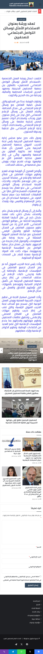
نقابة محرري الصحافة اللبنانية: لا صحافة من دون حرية (12, 451)
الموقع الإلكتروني (35, 566)
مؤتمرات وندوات (34, 622)
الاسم (38, 547)
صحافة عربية (36, 619)
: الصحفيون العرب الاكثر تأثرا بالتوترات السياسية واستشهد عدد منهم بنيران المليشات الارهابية (32, 457)
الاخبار (38, 604)
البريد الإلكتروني (35, 556)
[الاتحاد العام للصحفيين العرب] (21, 4)
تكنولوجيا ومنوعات (33, 615)
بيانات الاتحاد (36, 612)
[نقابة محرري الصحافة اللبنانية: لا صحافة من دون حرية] (11, 442)
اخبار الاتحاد (21, 19)
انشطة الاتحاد (35, 608)
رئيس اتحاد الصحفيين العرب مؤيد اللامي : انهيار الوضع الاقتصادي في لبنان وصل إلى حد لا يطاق (32, 492)
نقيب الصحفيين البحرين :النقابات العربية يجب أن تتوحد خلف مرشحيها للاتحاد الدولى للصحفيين (11, 482)
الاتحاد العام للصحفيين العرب (12, 638)
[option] (21, 350)
